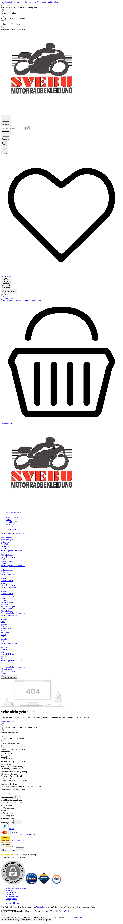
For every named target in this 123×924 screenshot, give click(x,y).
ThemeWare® (64, 911)
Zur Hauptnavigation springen (48, 2)
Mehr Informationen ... (75, 917)
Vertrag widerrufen (8, 794)
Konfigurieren (26, 920)
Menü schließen (10, 292)
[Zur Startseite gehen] (43, 114)
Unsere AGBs (8, 808)
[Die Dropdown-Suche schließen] (28, 128)
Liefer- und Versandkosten (13, 803)
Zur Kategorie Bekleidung (11, 587)
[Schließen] (2, 922)
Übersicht (5, 300)
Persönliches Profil (16, 300)
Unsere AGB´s (11, 892)
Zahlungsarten (8, 816)
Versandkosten (42, 907)
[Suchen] (25, 128)
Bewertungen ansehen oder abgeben (13, 857)
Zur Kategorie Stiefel (9, 574)
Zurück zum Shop (8, 722)
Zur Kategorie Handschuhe (11, 551)
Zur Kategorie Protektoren (11, 615)
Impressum (7, 805)
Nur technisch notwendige (11, 920)
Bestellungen (36, 300)
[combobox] (12, 128)
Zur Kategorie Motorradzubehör (13, 533)
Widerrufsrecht (9, 813)
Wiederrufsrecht (12, 896)
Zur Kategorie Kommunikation (13, 566)
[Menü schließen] (2, 553)
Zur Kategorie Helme (9, 643)
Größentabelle (8, 818)
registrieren (9, 298)
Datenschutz (8, 810)
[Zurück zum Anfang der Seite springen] (3, 914)
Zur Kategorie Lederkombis (11, 660)
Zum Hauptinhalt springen (11, 2)
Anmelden (5, 296)
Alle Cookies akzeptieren (42, 920)
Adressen (27, 300)
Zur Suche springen (29, 2)
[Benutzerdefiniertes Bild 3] (56, 884)
